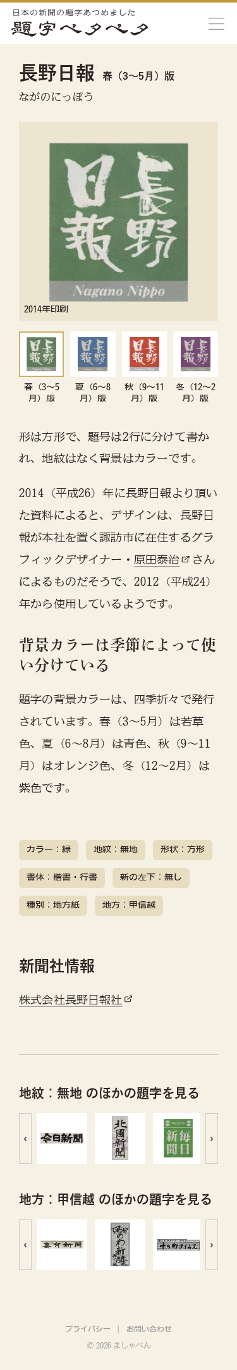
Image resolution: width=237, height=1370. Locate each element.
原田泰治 (157, 559)
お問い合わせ (149, 1329)
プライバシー (88, 1329)
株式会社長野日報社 (71, 999)
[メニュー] (216, 23)
